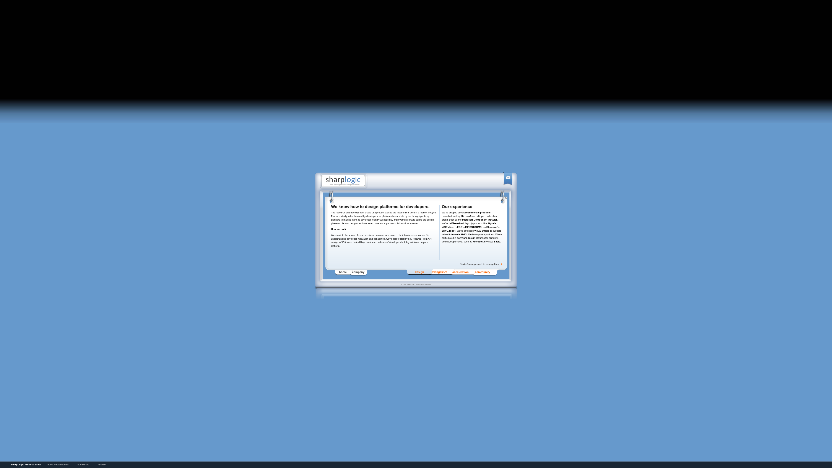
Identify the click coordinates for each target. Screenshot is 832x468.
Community (482, 272)
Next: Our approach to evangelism (479, 264)
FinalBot (102, 464)
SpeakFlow (83, 464)
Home (343, 272)
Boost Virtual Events (58, 464)
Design (419, 272)
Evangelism (439, 272)
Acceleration (460, 272)
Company (358, 272)
